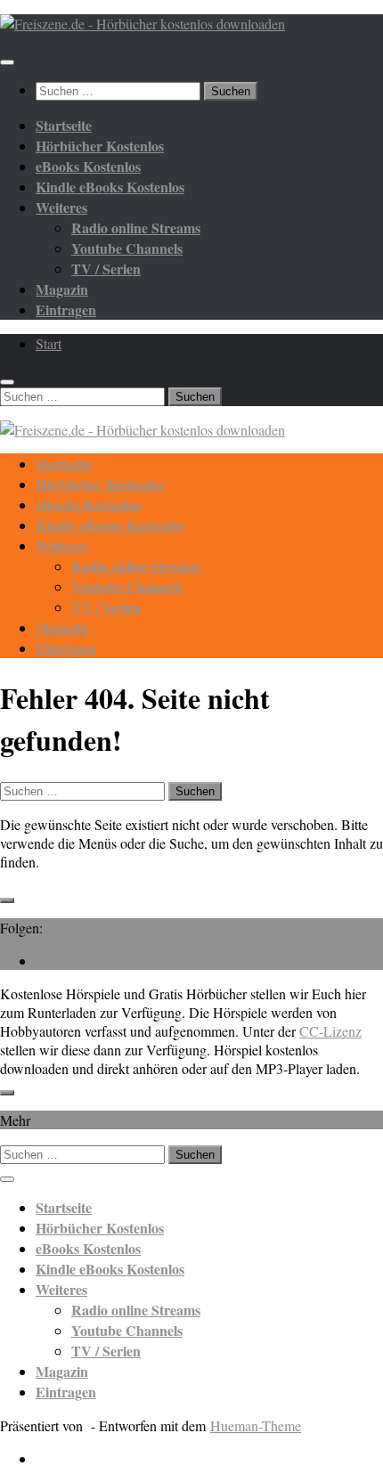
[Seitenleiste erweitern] (7, 900)
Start (48, 343)
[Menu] (7, 62)
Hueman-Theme (255, 1425)
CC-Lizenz (330, 1031)
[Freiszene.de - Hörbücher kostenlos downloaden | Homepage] (142, 23)
